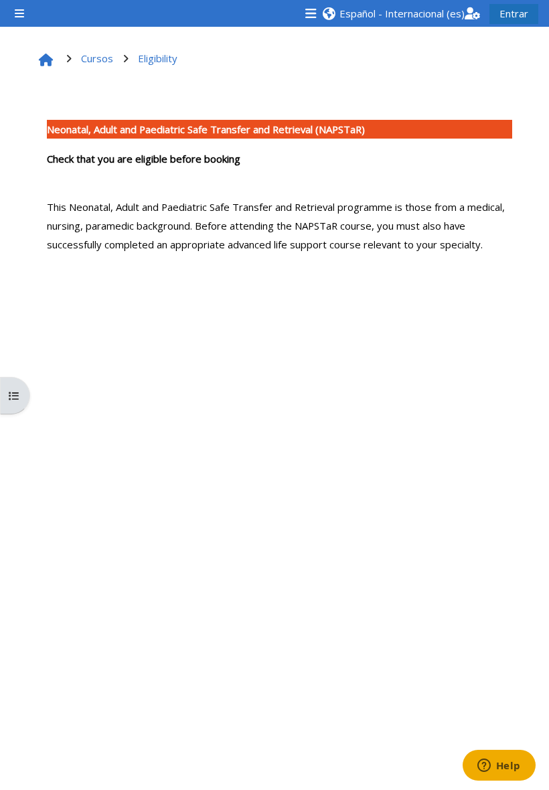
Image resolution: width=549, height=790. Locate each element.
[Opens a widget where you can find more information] (499, 766)
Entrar (513, 13)
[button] (393, 13)
